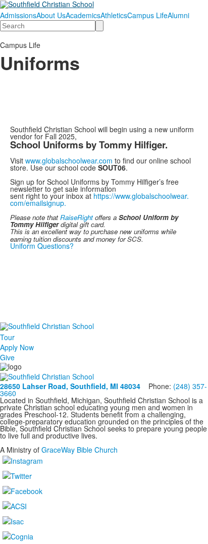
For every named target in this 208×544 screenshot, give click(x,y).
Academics (83, 15)
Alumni (178, 15)
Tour (7, 337)
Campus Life (147, 15)
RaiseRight (77, 217)
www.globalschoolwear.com (69, 160)
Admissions (18, 15)
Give (7, 357)
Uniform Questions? (43, 246)
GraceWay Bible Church (79, 450)
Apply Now (17, 347)
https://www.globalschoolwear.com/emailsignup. (99, 199)
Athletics (113, 15)
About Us (51, 15)
